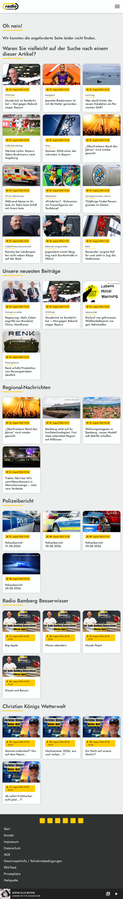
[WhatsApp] (42, 820)
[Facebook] (50, 820)
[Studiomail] (73, 820)
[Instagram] (57, 820)
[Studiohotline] (80, 820)
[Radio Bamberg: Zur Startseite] (58, 6)
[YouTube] (65, 820)
